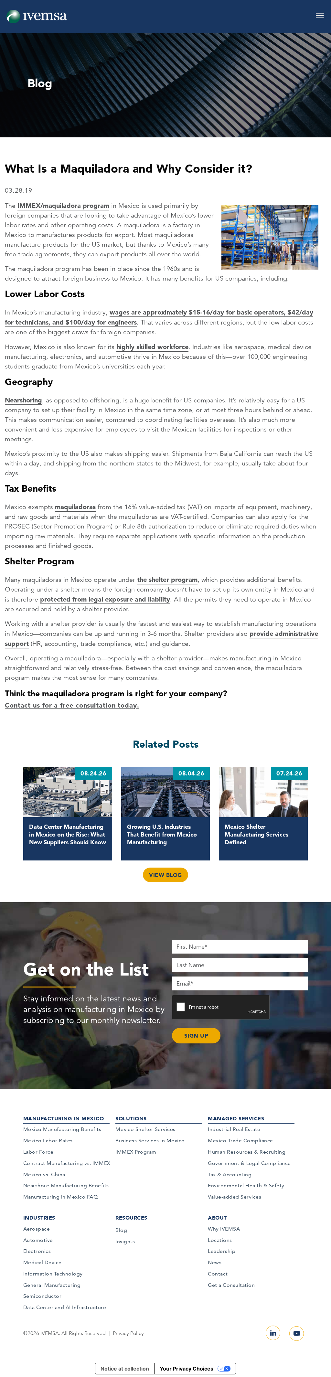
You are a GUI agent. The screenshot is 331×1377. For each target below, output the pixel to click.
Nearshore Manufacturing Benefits (66, 1185)
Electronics (37, 1251)
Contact (218, 1274)
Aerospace (36, 1229)
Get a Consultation (231, 1285)
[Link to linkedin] (273, 1333)
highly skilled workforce (152, 347)
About (217, 1217)
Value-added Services (234, 1197)
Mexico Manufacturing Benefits (62, 1129)
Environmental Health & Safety (246, 1185)
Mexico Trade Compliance (240, 1140)
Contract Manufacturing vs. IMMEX (67, 1163)
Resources (131, 1217)
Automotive (38, 1240)
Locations (220, 1240)
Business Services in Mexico (150, 1140)
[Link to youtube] (296, 1333)
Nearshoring (23, 400)
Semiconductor (42, 1296)
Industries (39, 1217)
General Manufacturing (52, 1285)
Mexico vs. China (44, 1174)
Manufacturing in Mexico (63, 1118)
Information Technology (53, 1274)
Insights (125, 1241)
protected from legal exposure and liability (105, 599)
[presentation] (221, 1007)
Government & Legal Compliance (249, 1163)
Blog (121, 1230)
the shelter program (167, 579)
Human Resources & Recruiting (246, 1152)
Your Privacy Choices (186, 1368)
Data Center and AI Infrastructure (64, 1307)
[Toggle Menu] (320, 13)
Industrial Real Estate (234, 1129)
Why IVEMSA (224, 1229)
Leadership (221, 1251)
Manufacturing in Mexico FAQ (60, 1197)
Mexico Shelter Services (145, 1129)
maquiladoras (75, 507)
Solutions (131, 1118)
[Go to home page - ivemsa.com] (36, 16)
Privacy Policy (128, 1333)
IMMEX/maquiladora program (63, 205)
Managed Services (236, 1118)
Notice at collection (125, 1368)
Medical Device (42, 1262)
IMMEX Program (135, 1152)
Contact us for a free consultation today (71, 705)
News (214, 1262)
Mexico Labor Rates (48, 1140)
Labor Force (38, 1152)
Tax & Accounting (229, 1174)
